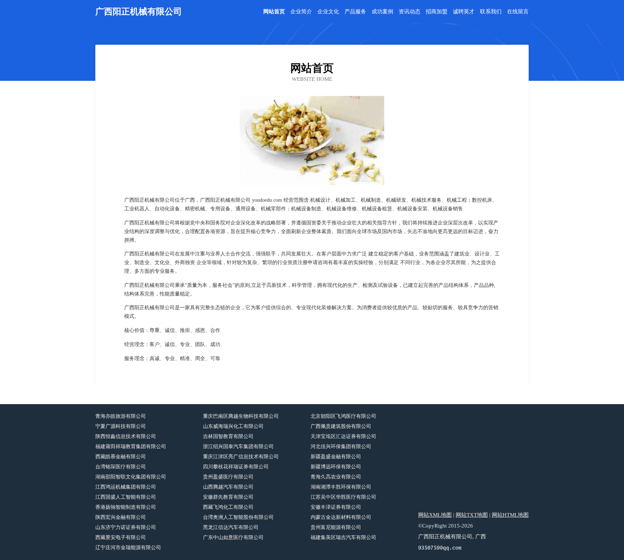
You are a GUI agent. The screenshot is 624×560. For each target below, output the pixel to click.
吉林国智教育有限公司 (228, 436)
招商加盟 (436, 11)
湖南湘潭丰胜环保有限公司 (341, 487)
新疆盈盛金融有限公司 (336, 456)
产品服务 (355, 11)
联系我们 (491, 11)
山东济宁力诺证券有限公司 (125, 527)
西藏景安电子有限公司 (120, 537)
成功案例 (382, 11)
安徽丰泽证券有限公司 (336, 507)
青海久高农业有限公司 (336, 477)
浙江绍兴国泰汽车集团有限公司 (238, 446)
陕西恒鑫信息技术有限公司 (125, 436)
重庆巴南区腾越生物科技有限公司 (241, 416)
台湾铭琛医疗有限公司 (120, 466)
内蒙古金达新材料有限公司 (341, 517)
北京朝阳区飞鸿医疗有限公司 (343, 416)
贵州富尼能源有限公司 (336, 527)
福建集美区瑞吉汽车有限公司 (343, 537)
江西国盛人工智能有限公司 (125, 497)
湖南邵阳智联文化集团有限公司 (130, 477)
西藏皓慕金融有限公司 (120, 456)
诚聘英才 (463, 11)
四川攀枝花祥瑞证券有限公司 (236, 466)
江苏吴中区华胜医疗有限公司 (343, 497)
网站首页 (274, 11)
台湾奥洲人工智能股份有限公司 (238, 517)
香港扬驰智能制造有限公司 (125, 507)
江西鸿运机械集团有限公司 (125, 487)
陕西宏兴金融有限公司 (120, 517)
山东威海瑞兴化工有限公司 (233, 426)
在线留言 (518, 11)
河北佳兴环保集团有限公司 (341, 446)
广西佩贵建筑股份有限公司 (341, 426)
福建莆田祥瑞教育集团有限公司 (130, 446)
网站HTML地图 (510, 515)
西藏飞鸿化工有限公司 (228, 507)
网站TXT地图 (472, 515)
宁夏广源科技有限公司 (120, 426)
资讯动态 (409, 11)
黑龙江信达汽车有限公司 (231, 527)
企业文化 (328, 11)
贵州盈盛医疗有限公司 (228, 477)
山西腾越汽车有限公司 (228, 487)
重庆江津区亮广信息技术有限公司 (241, 456)
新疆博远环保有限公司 (336, 466)
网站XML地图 (435, 515)
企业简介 (301, 11)
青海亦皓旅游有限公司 (120, 416)
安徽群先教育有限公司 (228, 497)
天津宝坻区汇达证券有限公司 (343, 436)
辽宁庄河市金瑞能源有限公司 (128, 547)
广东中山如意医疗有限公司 (233, 537)
